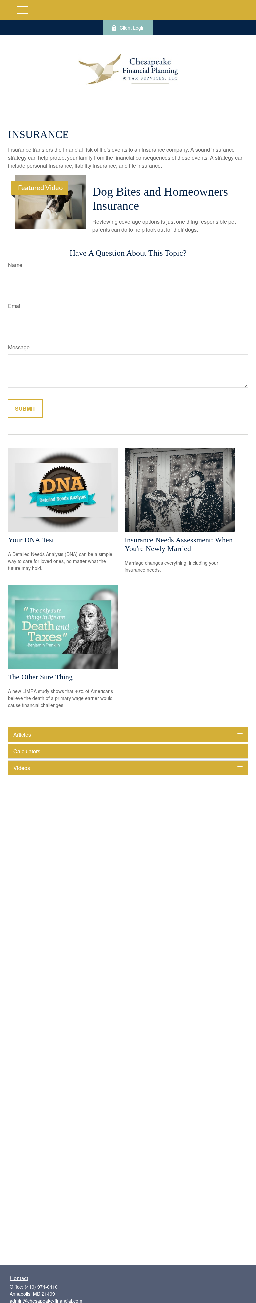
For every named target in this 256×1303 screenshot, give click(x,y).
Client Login (132, 27)
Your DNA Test (31, 540)
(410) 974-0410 (41, 1286)
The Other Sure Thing (40, 677)
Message (19, 347)
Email (15, 306)
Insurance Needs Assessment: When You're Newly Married (179, 544)
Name (15, 265)
